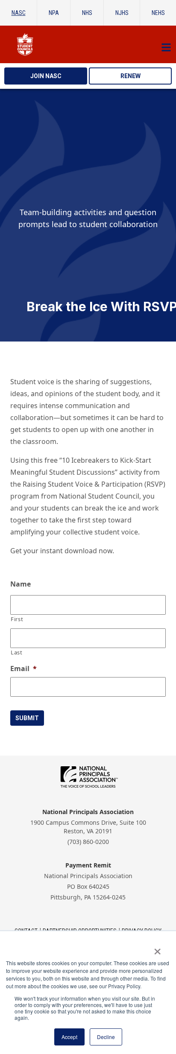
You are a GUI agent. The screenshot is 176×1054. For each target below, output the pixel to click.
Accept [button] (69, 1036)
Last (17, 652)
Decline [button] (106, 1036)
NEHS (158, 12)
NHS (87, 12)
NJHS (122, 12)
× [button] (157, 948)
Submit (27, 718)
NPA (54, 12)
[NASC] (88, 44)
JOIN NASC (46, 76)
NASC (19, 12)
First (17, 619)
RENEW (130, 76)
